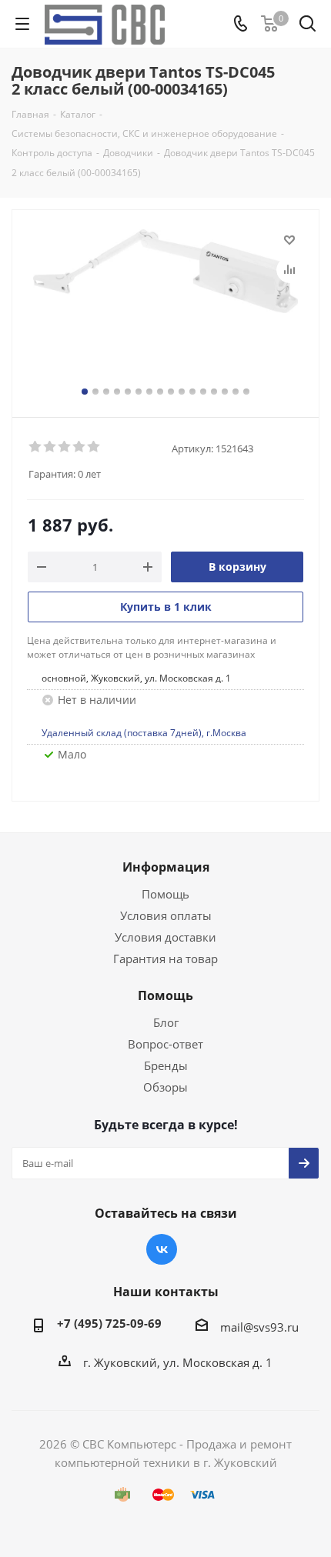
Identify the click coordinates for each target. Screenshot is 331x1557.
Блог (166, 1022)
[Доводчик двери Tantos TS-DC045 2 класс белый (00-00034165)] (165, 306)
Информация (165, 867)
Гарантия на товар (165, 958)
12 (203, 391)
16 (246, 391)
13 (214, 391)
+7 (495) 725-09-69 (109, 1323)
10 (182, 391)
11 (192, 391)
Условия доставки (165, 937)
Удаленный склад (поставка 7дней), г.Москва (144, 732)
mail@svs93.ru (259, 1327)
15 (235, 391)
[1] (35, 447)
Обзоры (165, 1087)
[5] (94, 447)
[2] (50, 447)
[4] (79, 447)
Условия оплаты (166, 915)
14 (225, 391)
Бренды (166, 1065)
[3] (65, 447)
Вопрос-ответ (165, 1044)
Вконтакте (161, 1249)
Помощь (165, 894)
